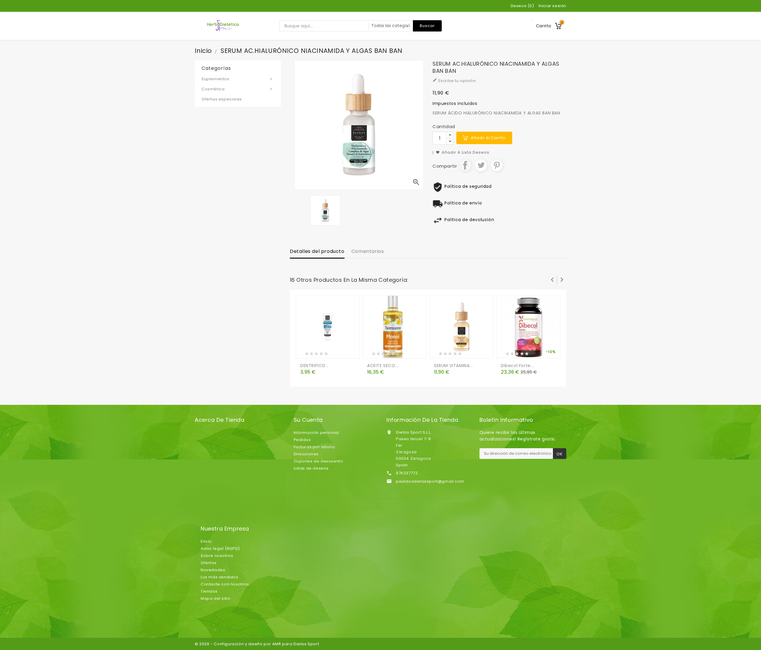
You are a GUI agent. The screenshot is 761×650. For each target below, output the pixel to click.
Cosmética (237, 89)
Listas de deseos (311, 468)
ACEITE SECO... (382, 366)
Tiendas (209, 591)
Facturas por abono (314, 447)
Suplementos (237, 79)
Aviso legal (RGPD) (220, 548)
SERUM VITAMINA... (453, 366)
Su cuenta (308, 420)
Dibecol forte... (517, 366)
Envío (206, 541)
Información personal (316, 432)
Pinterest (497, 165)
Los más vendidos (219, 577)
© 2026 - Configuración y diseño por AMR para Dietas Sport (257, 644)
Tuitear (481, 165)
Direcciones (306, 454)
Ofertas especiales (222, 99)
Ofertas (208, 563)
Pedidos (302, 440)
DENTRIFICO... (314, 366)
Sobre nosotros (217, 555)
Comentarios (367, 251)
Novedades (213, 570)
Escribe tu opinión (454, 81)
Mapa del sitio (215, 598)
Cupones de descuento (318, 461)
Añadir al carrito (488, 138)
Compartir (465, 165)
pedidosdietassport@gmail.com (430, 481)
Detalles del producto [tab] (317, 251)
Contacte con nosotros (225, 584)
